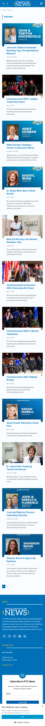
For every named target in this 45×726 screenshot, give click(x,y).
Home (4, 10)
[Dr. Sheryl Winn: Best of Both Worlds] (22, 178)
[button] (22, 722)
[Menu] (41, 3)
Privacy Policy (26, 713)
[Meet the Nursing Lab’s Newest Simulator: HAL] (22, 226)
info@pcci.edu (7, 665)
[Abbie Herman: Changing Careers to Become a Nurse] (22, 132)
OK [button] (23, 717)
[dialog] (22, 715)
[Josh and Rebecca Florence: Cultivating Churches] (22, 499)
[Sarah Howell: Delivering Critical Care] (22, 410)
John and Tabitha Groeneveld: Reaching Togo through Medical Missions (22, 50)
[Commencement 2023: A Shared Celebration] (22, 318)
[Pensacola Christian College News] (22, 3)
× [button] (42, 706)
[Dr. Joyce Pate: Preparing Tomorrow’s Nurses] (22, 453)
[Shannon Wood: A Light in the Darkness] (22, 545)
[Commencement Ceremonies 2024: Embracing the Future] (22, 272)
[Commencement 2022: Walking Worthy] (22, 364)
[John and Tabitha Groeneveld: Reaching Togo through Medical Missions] (22, 34)
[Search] (3, 3)
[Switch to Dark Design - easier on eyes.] (7, 4)
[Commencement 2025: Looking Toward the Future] (22, 86)
